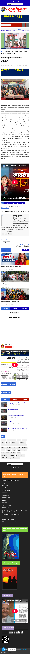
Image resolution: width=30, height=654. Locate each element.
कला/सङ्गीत (8, 51)
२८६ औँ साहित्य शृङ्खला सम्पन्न (13, 422)
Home (2, 51)
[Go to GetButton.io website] (3, 652)
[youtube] (18, 1)
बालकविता (9, 450)
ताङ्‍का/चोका (8, 447)
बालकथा (3, 450)
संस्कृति (17, 455)
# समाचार (22, 203)
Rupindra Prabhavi (17, 652)
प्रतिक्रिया (24, 399)
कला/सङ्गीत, (19, 65)
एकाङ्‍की (13, 442)
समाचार (12, 29)
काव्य (7, 445)
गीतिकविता (19, 445)
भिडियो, (26, 65)
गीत (12, 51)
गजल (11, 445)
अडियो (14, 440)
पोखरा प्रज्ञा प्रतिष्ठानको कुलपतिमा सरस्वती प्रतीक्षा (11, 266)
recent (9, 440)
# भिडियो (17, 203)
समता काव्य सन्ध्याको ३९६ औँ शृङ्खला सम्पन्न (10, 301)
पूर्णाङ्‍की (18, 447)
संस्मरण (22, 455)
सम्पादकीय (12, 455)
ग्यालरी (24, 445)
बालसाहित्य (19, 450)
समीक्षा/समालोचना (4, 455)
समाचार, (2, 67)
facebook (24, 308)
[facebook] (11, 1)
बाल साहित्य (24, 447)
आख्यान (2, 442)
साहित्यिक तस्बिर (4, 458)
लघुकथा (3, 272)
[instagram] (16, 1)
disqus (15, 308)
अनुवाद (19, 440)
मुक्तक (2, 452)
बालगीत (14, 450)
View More (26, 249)
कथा (18, 442)
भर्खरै (5, 399)
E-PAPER (3, 440)
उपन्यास (8, 442)
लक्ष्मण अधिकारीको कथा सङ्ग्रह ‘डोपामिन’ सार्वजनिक (17, 428)
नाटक (14, 447)
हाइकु (18, 458)
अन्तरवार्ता (24, 440)
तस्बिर (2, 447)
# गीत (13, 203)
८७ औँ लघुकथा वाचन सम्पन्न (6, 284)
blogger (5, 308)
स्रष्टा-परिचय (12, 458)
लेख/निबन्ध (13, 452)
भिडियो (16, 51)
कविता (2, 445)
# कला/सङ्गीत (7, 203)
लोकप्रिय (15, 399)
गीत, (23, 65)
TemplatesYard (23, 649)
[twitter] (13, 1)
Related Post (6, 250)
